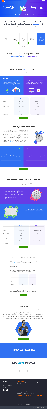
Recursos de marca (19, 403)
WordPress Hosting (19, 392)
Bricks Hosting (25, 382)
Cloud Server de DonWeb (17, 139)
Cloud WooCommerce (26, 384)
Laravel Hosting (32, 382)
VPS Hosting (25, 391)
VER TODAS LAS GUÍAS (23, 370)
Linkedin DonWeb (9, 390)
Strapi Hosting (32, 391)
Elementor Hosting (19, 393)
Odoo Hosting (32, 392)
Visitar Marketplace (23, 295)
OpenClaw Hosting (33, 384)
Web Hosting (18, 391)
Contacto (18, 402)
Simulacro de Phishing (39, 392)
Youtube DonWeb (6, 390)
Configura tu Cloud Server (23, 117)
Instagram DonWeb (7, 390)
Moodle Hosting (32, 393)
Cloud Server (13, 262)
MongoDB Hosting (39, 382)
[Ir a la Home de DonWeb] (3, 1)
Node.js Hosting (26, 393)
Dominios (18, 382)
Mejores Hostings (39, 391)
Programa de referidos (19, 404)
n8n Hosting (32, 383)
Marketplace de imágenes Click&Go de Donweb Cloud (16, 292)
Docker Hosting (25, 392)
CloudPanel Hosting (39, 384)
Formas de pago (28, 403)
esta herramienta (12, 141)
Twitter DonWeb (4, 390)
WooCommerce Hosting (26, 383)
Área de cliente (28, 404)
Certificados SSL (19, 384)
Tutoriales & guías (28, 402)
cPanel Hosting (39, 383)
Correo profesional (19, 383)
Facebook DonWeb (3, 390)
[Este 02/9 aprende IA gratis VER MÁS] (35, 1)
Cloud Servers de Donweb (16, 289)
